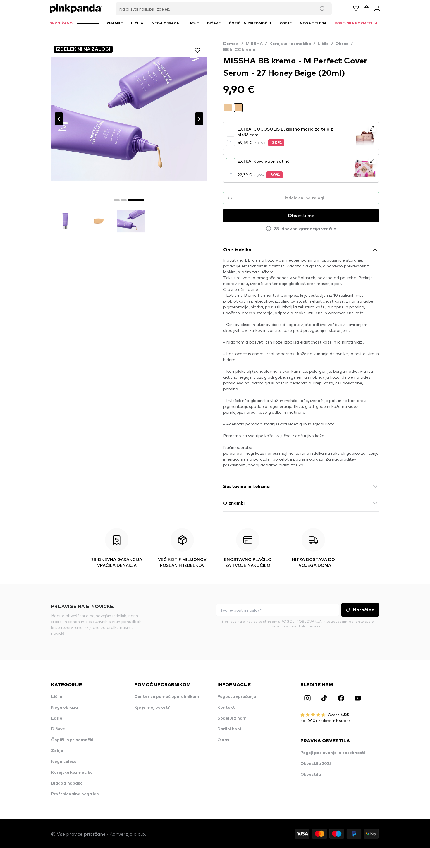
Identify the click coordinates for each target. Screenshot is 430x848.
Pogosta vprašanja (236, 697)
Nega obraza (64, 707)
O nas (223, 740)
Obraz (342, 44)
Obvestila (310, 775)
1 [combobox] (228, 141)
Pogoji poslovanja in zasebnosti (332, 753)
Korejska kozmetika (290, 44)
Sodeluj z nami (232, 718)
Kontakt (226, 707)
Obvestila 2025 (316, 764)
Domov (233, 44)
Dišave (58, 729)
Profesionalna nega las (75, 794)
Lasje (56, 718)
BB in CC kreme (239, 50)
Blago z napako (67, 783)
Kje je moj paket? (152, 707)
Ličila (323, 44)
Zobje (57, 751)
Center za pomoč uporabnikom (166, 697)
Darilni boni (229, 729)
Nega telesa (64, 762)
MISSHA (254, 44)
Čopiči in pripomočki (72, 740)
